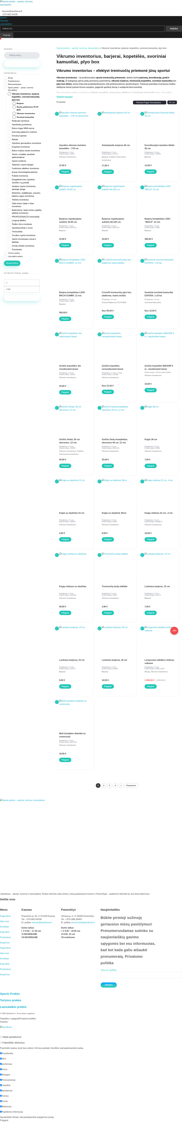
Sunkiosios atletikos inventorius (25, 168)
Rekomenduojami (14, 84)
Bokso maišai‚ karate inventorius (26, 150)
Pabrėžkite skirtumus (13, 1042)
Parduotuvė (5, 937)
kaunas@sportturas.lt (12, 11)
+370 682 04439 (9, 14)
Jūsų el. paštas (109, 970)
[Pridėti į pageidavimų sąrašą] (57, 114)
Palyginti (65, 172)
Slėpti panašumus (11, 1037)
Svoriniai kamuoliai (153, 302)
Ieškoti (22, 64)
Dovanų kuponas (19, 136)
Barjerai (105, 157)
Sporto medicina (19, 161)
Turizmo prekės (14, 253)
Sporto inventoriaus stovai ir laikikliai (24, 240)
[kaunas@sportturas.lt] (1, 10)
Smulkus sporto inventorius (24, 235)
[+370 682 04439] (1, 14)
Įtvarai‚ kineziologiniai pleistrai (24, 172)
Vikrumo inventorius (67, 157)
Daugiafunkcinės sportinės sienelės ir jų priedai (23, 181)
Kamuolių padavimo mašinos (24, 132)
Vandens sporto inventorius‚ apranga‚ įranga (24, 187)
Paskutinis (131, 786)
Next (121, 785)
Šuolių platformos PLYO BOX (114, 302)
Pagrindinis (5, 916)
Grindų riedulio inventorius (23, 246)
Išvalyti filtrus (12, 263)
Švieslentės (17, 249)
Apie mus (4, 921)
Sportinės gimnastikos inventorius (26, 143)
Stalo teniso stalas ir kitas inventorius (23, 204)
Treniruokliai (17, 231)
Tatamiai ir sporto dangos (23, 164)
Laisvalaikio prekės (15, 256)
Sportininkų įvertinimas (22, 124)
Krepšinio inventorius (21, 147)
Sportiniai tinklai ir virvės (22, 228)
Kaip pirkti (4, 932)
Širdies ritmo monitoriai (22, 224)
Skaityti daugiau (64, 97)
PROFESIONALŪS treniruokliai (25, 217)
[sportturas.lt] (17, 5)
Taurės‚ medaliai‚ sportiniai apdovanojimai (23, 155)
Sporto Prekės (10, 993)
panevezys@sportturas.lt (83, 922)
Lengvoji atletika (19, 220)
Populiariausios (14, 81)
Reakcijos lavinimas (20, 121)
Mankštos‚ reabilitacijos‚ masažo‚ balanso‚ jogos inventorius (26, 194)
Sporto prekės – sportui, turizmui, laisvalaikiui (77, 48)
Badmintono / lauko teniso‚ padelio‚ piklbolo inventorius (27, 211)
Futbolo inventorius (20, 176)
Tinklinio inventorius (20, 200)
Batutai (15, 139)
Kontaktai (4, 927)
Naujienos (5, 943)
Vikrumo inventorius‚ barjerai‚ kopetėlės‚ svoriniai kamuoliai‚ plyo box (26, 97)
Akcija (147, 672)
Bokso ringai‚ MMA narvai (23, 128)
